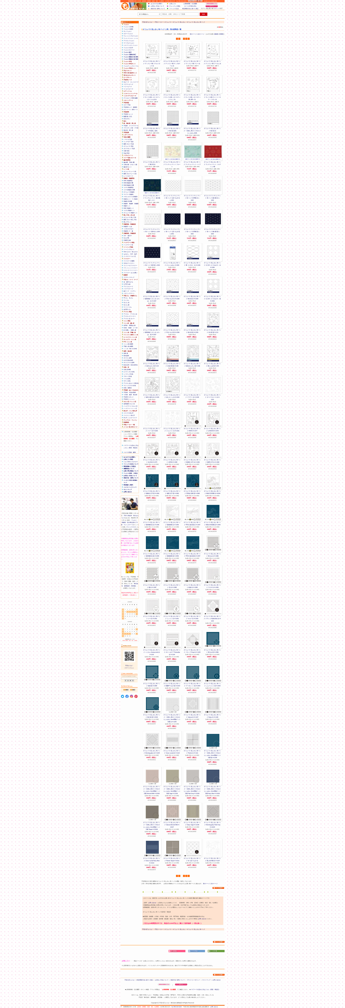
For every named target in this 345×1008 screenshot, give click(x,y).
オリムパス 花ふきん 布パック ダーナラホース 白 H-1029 (212, 397)
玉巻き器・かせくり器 (130, 164)
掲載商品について (129, 468)
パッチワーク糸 (128, 245)
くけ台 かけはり (128, 228)
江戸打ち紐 (127, 284)
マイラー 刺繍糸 (128, 194)
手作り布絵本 (128, 515)
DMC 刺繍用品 (128, 180)
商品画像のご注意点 (130, 466)
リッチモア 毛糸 (128, 141)
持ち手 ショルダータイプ (130, 417)
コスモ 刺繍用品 (128, 187)
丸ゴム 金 (126, 302)
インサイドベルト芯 (130, 256)
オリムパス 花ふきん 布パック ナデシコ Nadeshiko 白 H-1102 (212, 619)
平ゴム (126, 298)
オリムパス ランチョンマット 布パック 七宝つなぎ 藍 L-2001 (172, 231)
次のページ (201, 34)
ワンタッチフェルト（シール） (131, 38)
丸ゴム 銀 (126, 305)
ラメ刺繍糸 (135, 199)
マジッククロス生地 (130, 385)
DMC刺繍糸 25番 (129, 185)
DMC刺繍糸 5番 (128, 183)
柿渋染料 (126, 355)
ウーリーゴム (128, 307)
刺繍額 (136, 203)
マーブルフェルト (129, 43)
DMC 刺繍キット (129, 208)
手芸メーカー (159, 22)
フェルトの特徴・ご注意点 (131, 473)
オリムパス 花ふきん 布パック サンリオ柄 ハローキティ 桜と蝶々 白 (192, 97)
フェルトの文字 (128, 47)
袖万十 (130, 235)
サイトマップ (128, 489)
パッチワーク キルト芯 (130, 406)
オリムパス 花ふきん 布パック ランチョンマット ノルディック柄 (212, 164)
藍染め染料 (126, 365)
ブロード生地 (128, 376)
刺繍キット (127, 206)
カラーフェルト (128, 33)
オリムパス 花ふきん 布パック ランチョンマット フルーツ (172, 164)
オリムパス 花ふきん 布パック (196, 22)
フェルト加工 (128, 52)
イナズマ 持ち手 (128, 413)
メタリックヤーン (129, 293)
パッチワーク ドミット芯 (130, 408)
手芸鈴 (126, 125)
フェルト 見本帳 (128, 26)
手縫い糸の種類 (128, 346)
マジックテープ (128, 524)
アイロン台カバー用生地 (131, 383)
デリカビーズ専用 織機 (130, 98)
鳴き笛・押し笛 (128, 130)
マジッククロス (131, 527)
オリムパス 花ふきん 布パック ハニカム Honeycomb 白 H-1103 (151, 652)
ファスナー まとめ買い (130, 272)
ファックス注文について (131, 464)
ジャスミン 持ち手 (129, 415)
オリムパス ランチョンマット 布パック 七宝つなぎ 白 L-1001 (172, 198)
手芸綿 (126, 392)
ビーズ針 (135, 327)
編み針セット (128, 167)
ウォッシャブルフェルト (131, 36)
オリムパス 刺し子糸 (130, 217)
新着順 (221, 34)
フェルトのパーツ (129, 50)
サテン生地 (127, 381)
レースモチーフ (128, 176)
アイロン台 (133, 314)
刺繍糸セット (127, 199)
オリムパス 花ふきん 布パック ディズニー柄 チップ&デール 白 (172, 63)
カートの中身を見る (190, 6)
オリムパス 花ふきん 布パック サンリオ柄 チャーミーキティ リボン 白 (212, 97)
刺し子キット (128, 222)
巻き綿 (135, 394)
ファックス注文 (174, 8)
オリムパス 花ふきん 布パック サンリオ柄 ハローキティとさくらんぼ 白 (151, 97)
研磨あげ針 (132, 325)
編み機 (126, 162)
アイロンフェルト (129, 40)
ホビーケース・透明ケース (131, 109)
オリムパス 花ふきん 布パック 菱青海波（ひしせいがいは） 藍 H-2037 (151, 332)
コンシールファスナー (130, 265)
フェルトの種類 (128, 29)
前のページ (193, 34)
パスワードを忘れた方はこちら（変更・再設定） (205, 989)
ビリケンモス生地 (129, 371)
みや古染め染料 (128, 360)
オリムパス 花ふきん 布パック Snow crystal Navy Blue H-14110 (151, 861)
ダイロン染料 (128, 358)
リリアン (133, 291)
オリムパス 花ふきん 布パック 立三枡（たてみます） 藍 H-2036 (212, 299)
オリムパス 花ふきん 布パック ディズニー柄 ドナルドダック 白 (151, 63)
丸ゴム (131, 298)
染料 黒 (126, 353)
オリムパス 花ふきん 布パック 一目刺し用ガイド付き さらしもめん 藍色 (192, 131)
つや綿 (126, 394)
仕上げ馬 (126, 238)
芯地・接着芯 (128, 388)
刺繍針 (130, 327)
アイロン (126, 314)
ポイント (217, 8)
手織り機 (131, 162)
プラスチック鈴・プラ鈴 (131, 128)
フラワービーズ (128, 84)
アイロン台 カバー (129, 318)
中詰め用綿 (132, 392)
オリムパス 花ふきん (179, 22)
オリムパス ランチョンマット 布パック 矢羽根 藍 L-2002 (192, 231)
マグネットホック (129, 277)
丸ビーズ (126, 82)
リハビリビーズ (128, 89)
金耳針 (126, 325)
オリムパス (168, 22)
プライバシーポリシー (193, 980)
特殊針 (125, 327)
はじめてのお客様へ (157, 3)
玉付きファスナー (129, 263)
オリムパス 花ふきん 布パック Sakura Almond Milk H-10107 (172, 825)
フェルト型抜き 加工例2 (131, 59)
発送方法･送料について (158, 8)
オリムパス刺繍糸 (129, 192)
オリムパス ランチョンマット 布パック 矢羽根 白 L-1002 (192, 198)
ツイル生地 (127, 378)
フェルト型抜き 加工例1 (131, 57)
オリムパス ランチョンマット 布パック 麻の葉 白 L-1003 (212, 198)
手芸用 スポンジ (128, 397)
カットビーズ (134, 82)
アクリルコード (128, 286)
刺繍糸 (124, 522)
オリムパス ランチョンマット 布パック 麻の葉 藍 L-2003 (212, 231)
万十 (125, 235)
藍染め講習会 (134, 365)
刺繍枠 (131, 203)
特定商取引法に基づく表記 (190, 8)
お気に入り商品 (128, 459)
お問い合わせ (128, 492)
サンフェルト (128, 31)
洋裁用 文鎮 (127, 240)
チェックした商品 (174, 6)
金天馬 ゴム (127, 309)
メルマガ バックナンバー (130, 487)
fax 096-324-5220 (177, 1006)
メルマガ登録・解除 (130, 452)
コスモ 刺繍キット (129, 210)
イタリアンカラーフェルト (131, 45)
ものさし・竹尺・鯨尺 (130, 254)
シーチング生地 (128, 374)
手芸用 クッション (129, 399)
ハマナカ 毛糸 (128, 139)
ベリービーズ (128, 86)
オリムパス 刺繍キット (130, 213)
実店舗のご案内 (128, 485)
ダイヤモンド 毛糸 (129, 148)
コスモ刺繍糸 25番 (129, 190)
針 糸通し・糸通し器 (130, 330)
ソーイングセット (129, 249)
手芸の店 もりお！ (147, 22)
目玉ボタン (127, 118)
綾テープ (126, 291)
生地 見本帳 (127, 369)
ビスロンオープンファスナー (131, 270)
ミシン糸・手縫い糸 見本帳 (130, 348)
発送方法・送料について (131, 478)
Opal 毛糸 (126, 153)
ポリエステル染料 (129, 362)
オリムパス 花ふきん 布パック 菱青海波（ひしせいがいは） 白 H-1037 (151, 299)
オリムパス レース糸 (130, 171)
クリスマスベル (133, 125)
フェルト (134, 520)
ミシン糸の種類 (128, 344)
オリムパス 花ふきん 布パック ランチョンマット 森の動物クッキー (151, 198)
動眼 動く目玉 (128, 116)
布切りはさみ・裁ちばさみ (131, 251)
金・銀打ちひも (128, 282)
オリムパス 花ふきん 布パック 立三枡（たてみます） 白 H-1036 (212, 265)
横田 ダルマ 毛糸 (129, 144)
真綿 (130, 394)
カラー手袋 (127, 105)
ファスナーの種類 (129, 261)
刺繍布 (126, 203)
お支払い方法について (157, 6)
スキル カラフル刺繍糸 (130, 196)
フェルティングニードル (131, 66)
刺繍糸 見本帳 (128, 201)
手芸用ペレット (128, 114)
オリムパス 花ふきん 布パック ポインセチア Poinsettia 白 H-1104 (172, 652)
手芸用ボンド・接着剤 (130, 107)
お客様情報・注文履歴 (190, 3)
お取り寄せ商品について (131, 471)
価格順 (216, 34)
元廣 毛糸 (126, 151)
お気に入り (172, 3)
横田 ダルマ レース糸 (130, 173)
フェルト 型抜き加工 (130, 54)
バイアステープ (128, 289)
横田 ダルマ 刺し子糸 (130, 219)
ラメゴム (126, 300)
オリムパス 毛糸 (128, 146)
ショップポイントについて (131, 461)
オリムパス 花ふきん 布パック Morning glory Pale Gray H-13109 (212, 825)
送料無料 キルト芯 (129, 404)
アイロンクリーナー (130, 316)
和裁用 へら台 (128, 226)
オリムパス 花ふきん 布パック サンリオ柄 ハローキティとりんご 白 (172, 97)
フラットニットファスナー (131, 268)
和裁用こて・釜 (128, 231)
